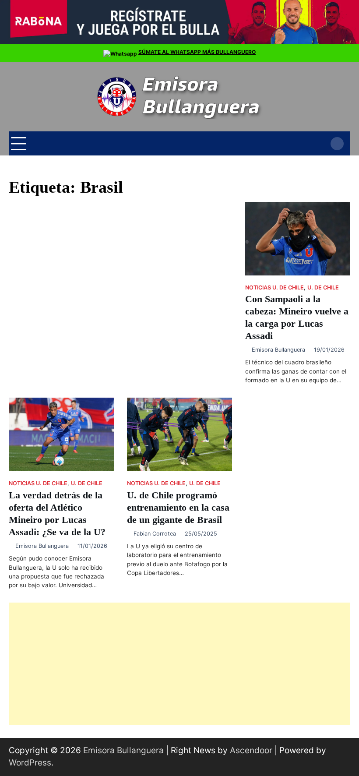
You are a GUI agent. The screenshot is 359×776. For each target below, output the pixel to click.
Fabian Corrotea (155, 533)
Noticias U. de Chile (274, 287)
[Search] (337, 143)
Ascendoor (251, 750)
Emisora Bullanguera (278, 349)
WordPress (30, 763)
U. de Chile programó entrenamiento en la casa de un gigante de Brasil (178, 507)
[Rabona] (179, 42)
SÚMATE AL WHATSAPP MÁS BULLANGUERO (197, 52)
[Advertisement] (179, 664)
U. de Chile (323, 287)
